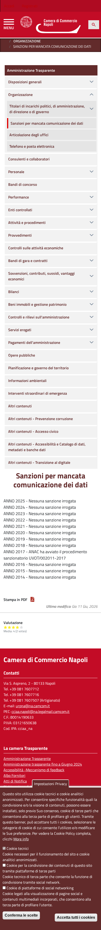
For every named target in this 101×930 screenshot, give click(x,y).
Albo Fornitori (14, 775)
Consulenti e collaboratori (29, 159)
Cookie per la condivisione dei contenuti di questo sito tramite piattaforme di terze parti (47, 868)
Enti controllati (20, 210)
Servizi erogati (19, 330)
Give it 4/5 (17, 627)
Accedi (9, 6)
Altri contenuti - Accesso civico (33, 431)
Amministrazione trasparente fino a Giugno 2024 (43, 764)
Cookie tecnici (18, 848)
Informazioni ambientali (27, 380)
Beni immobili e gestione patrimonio (37, 304)
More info (21, 839)
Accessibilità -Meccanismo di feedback (34, 770)
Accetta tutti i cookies (76, 917)
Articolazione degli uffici (28, 135)
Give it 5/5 (21, 627)
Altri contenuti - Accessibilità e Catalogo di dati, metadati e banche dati (46, 447)
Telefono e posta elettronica (31, 146)
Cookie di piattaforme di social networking (40, 888)
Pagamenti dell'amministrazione (34, 342)
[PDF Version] (32, 599)
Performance (18, 197)
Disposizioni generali (25, 82)
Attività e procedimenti (27, 222)
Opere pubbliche (21, 355)
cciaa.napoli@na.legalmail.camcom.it (41, 711)
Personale (16, 172)
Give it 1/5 (6, 627)
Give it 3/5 (14, 627)
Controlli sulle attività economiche (35, 248)
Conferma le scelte (21, 915)
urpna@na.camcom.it (33, 706)
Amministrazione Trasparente (31, 70)
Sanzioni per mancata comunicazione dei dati (47, 123)
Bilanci (13, 291)
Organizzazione (27, 41)
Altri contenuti (20, 406)
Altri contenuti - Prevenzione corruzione (40, 418)
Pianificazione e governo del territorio (38, 368)
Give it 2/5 (10, 627)
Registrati (30, 6)
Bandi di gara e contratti (27, 260)
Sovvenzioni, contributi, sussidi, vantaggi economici (41, 276)
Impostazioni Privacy (50, 784)
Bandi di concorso (22, 184)
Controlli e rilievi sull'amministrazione (38, 317)
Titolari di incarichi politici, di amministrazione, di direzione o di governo (47, 109)
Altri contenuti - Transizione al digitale (39, 462)
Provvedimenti (20, 235)
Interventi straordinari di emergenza (37, 393)
